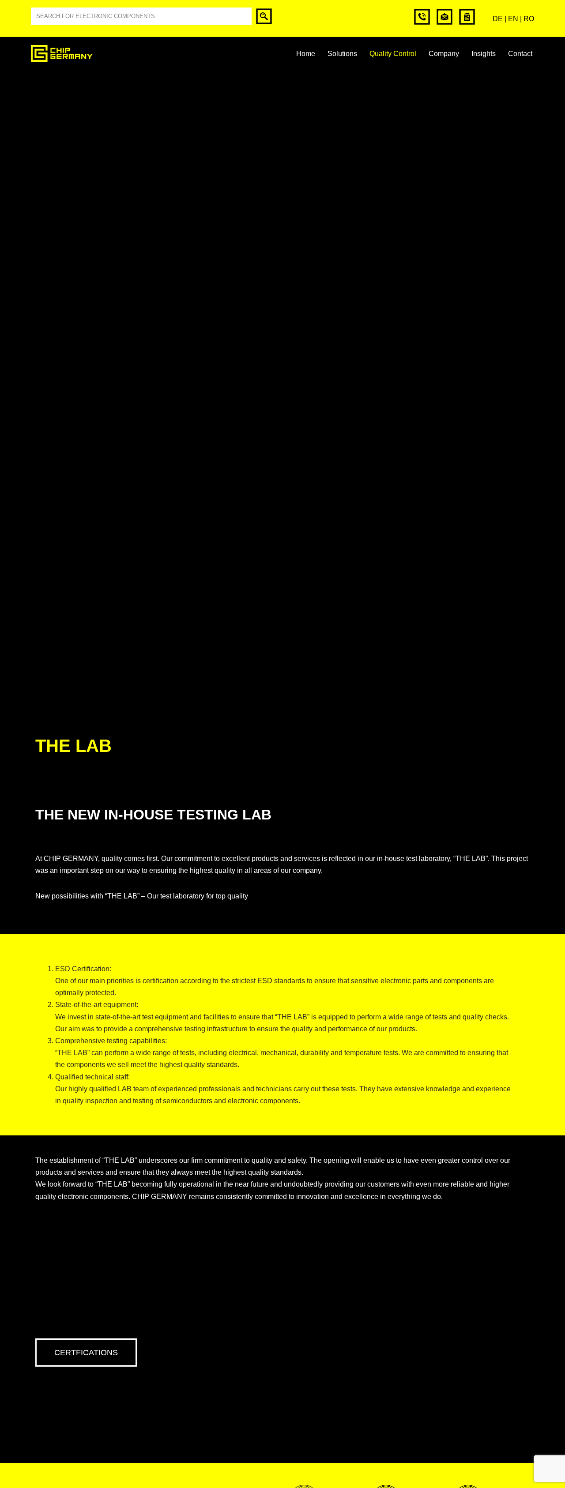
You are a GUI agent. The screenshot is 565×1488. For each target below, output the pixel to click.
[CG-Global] (62, 53)
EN (513, 19)
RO (529, 19)
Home (305, 53)
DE (498, 19)
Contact (520, 53)
